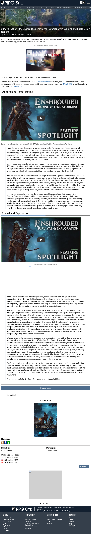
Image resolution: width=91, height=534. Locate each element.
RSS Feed (28, 528)
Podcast (71, 527)
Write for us (6, 525)
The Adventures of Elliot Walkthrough (59, 7)
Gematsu (49, 523)
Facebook (28, 521)
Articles (71, 520)
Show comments (45, 388)
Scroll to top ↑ (45, 503)
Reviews (71, 521)
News (70, 518)
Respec (49, 518)
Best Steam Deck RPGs (35, 7)
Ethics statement (8, 520)
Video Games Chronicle (54, 520)
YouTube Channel (30, 520)
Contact (5, 528)
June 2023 (17, 86)
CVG (48, 521)
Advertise (6, 527)
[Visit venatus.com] (61, 67)
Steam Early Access (42, 81)
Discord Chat (29, 525)
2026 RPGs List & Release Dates (12, 7)
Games (71, 523)
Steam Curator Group (32, 523)
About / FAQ (7, 518)
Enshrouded (46, 400)
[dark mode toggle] (82, 2)
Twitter (27, 518)
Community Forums (31, 527)
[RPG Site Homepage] (12, 3)
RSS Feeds (6, 530)
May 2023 (67, 84)
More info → (84, 467)
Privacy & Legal (8, 521)
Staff (4, 523)
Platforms (72, 525)
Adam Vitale (8, 34)
